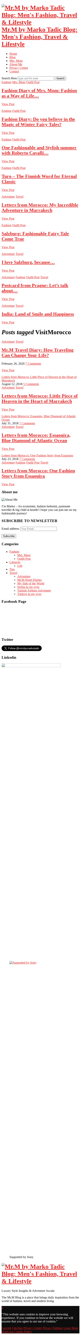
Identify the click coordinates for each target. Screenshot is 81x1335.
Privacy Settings (53, 1328)
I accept (6, 1328)
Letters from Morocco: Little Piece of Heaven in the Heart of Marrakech (40, 398)
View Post (8, 104)
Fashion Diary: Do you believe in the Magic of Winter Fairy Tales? (38, 122)
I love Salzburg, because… (28, 262)
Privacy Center (18, 67)
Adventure (8, 196)
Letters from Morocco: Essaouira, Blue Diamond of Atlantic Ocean (36, 438)
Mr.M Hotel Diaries (29, 580)
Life (19, 565)
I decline (17, 1328)
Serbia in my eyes (28, 587)
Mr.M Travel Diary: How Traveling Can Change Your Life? (38, 352)
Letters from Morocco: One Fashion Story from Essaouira (37, 455)
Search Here (10, 78)
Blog (12, 57)
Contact (14, 71)
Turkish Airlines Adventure (34, 590)
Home (13, 53)
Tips (12, 569)
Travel (19, 196)
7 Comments (33, 363)
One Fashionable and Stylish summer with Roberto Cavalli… (39, 150)
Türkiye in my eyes (29, 594)
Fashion (6, 82)
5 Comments (31, 384)
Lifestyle (14, 562)
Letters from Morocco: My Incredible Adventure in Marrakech (40, 207)
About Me (15, 64)
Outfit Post (33, 82)
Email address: (11, 528)
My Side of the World (30, 583)
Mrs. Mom (16, 60)
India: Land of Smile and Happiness (38, 314)
